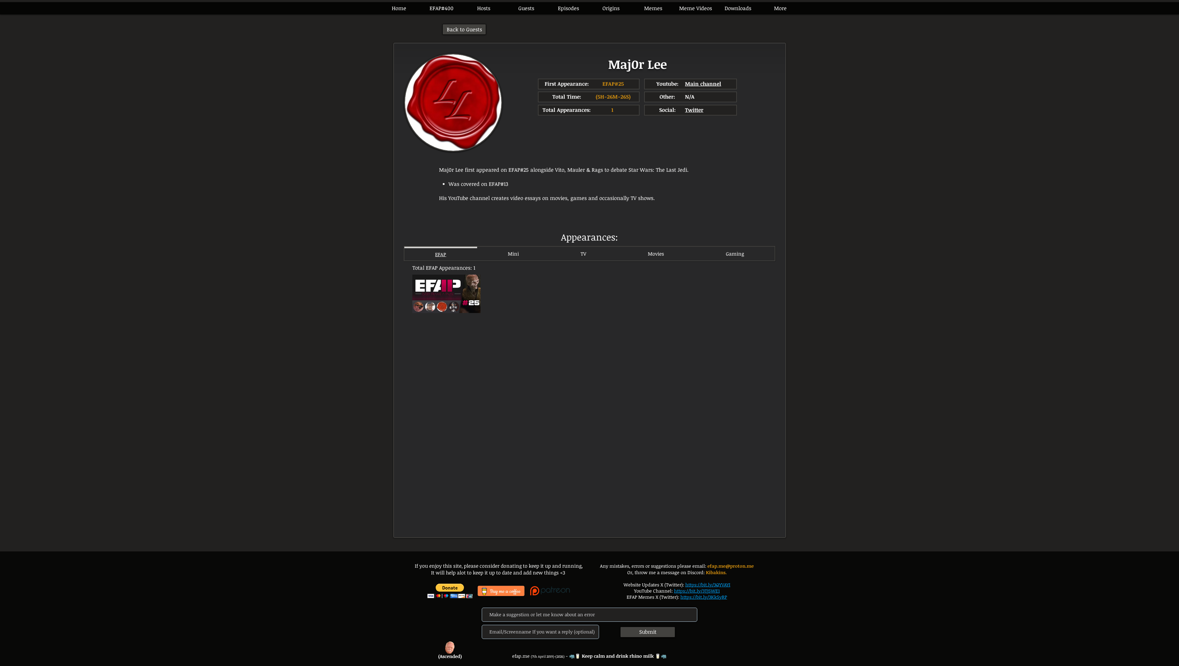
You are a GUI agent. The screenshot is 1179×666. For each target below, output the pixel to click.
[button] (568, 8)
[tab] (440, 254)
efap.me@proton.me (730, 566)
